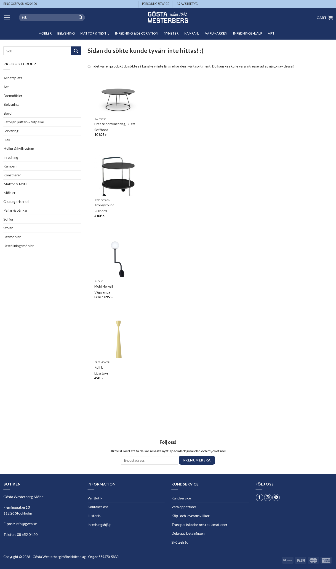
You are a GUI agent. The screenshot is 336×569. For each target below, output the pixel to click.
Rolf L (98, 367)
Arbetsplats (12, 78)
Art (271, 33)
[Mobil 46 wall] (118, 260)
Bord (7, 113)
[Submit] (80, 18)
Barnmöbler (12, 95)
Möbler (45, 33)
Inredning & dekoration (136, 33)
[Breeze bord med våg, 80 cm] (118, 97)
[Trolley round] (118, 178)
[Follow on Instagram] (268, 497)
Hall (6, 140)
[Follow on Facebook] (259, 497)
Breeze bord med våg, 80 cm (114, 124)
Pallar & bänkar (15, 210)
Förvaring (11, 131)
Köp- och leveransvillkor (190, 515)
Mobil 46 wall (103, 286)
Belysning (66, 33)
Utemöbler (12, 237)
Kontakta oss (98, 506)
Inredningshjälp (247, 33)
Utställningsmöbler (18, 245)
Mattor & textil (94, 33)
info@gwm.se (26, 523)
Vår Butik (95, 498)
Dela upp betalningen (188, 533)
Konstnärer (12, 175)
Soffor (8, 219)
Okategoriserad (16, 201)
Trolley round (104, 205)
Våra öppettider (183, 506)
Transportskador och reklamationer (199, 524)
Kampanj (191, 33)
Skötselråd (179, 542)
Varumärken (216, 33)
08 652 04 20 (27, 534)
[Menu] (6, 17)
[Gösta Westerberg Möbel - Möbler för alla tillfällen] (168, 17)
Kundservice (181, 498)
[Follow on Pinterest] (276, 497)
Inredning (10, 157)
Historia (94, 515)
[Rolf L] (118, 341)
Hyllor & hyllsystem (18, 148)
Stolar (8, 228)
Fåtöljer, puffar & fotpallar (23, 122)
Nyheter (171, 33)
